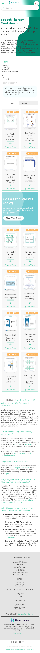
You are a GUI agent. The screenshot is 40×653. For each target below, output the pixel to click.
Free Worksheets (20, 575)
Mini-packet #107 (29, 335)
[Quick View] (10, 143)
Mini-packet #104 (29, 376)
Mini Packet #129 (29, 134)
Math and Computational (20, 572)
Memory (20, 561)
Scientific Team (20, 606)
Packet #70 (29, 293)
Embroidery (10, 382)
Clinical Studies (20, 609)
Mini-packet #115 (29, 253)
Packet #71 (10, 294)
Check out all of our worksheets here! (16, 455)
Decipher (10, 257)
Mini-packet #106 (10, 377)
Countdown (30, 181)
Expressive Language (10, 339)
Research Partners (20, 607)
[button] (2, 3)
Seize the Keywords (30, 340)
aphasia (28, 444)
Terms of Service (10, 649)
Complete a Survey (26, 614)
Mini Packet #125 (29, 176)
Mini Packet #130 (10, 135)
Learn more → (18, 633)
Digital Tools (20, 593)
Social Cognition (10, 298)
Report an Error (20, 586)
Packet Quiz (20, 583)
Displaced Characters (29, 139)
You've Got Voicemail (10, 181)
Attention (20, 564)
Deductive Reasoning (29, 298)
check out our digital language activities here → (17, 501)
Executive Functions (20, 562)
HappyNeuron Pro (21, 468)
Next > (34, 400)
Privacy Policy (30, 649)
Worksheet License (20, 649)
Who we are (20, 604)
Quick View (10, 147)
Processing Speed (20, 567)
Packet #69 (10, 335)
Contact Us (20, 584)
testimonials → (11, 537)
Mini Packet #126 (10, 175)
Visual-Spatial (20, 569)
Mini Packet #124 (10, 253)
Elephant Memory (29, 382)
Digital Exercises (20, 595)
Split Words (10, 139)
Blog (20, 596)
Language (20, 566)
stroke (17, 444)
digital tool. (9, 474)
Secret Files (29, 257)
